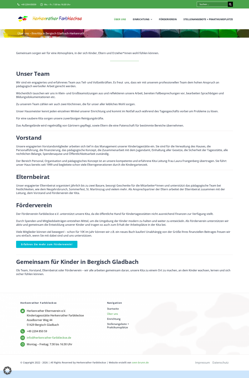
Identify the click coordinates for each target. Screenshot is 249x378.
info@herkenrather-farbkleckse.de (49, 338)
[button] (7, 370)
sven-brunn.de (140, 362)
